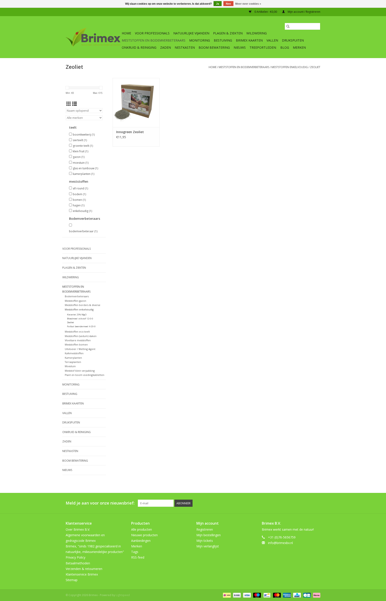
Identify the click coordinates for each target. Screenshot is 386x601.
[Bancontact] (266, 595)
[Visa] (246, 595)
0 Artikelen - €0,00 (266, 12)
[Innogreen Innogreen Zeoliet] (136, 102)
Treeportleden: (263, 47)
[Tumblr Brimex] (308, 503)
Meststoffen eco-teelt (77, 331)
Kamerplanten (73, 357)
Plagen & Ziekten (228, 33)
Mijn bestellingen (208, 535)
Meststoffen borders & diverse (82, 305)
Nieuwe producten (144, 535)
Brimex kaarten (249, 40)
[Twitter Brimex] (284, 503)
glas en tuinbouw (85, 168)
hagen (78, 205)
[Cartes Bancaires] (306, 595)
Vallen (272, 40)
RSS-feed (137, 557)
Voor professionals (152, 33)
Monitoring (199, 40)
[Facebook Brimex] (276, 503)
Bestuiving (223, 40)
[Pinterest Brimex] (292, 503)
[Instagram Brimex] (316, 503)
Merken (299, 47)
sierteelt (80, 140)
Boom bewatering (214, 47)
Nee (228, 3)
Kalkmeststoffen (74, 353)
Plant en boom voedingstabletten (84, 375)
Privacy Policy (75, 557)
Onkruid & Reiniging (139, 47)
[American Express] (286, 595)
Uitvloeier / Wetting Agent (80, 349)
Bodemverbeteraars (77, 296)
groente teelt (83, 146)
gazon (78, 157)
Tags (134, 552)
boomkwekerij (84, 134)
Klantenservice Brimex (82, 574)
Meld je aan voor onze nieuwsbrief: (100, 503)
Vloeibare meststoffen (78, 340)
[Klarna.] (315, 595)
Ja (217, 3)
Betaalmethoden (78, 563)
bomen (79, 200)
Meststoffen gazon (75, 300)
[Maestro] (257, 595)
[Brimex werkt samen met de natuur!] (93, 37)
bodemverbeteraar (83, 231)
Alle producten (141, 529)
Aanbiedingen (141, 540)
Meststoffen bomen (76, 344)
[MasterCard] (276, 595)
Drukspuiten (293, 40)
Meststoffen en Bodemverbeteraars (153, 40)
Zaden (165, 47)
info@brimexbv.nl (280, 543)
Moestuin (70, 366)
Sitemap (72, 580)
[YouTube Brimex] (300, 503)
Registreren (204, 529)
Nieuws (240, 47)
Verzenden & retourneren (84, 569)
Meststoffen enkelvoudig (289, 67)
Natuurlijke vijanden (191, 33)
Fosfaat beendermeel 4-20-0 (81, 326)
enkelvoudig (82, 211)
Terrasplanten (73, 362)
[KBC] (296, 595)
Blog (284, 47)
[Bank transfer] (236, 595)
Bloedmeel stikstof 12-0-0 (80, 318)
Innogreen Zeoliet (130, 132)
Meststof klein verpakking (80, 370)
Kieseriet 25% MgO (77, 314)
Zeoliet (315, 67)
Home (126, 33)
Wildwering (256, 33)
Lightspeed (123, 595)
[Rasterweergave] (68, 104)
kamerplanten (83, 174)
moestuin (80, 163)
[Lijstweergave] (74, 104)
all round (80, 188)
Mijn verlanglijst (207, 546)
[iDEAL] (226, 595)
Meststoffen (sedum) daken (80, 336)
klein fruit (80, 151)
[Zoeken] (288, 26)
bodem (79, 194)
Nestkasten (185, 47)
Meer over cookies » (248, 3)
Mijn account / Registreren (303, 12)
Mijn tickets (204, 540)
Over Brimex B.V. (78, 529)
